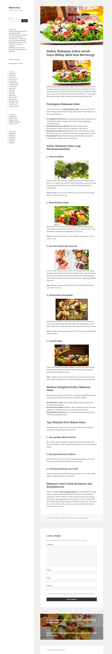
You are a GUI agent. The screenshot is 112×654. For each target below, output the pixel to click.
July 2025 (11, 90)
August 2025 (12, 88)
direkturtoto (12, 137)
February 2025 (13, 97)
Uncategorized (13, 123)
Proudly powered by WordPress (56, 650)
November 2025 (13, 84)
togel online (87, 278)
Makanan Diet (13, 118)
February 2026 (13, 79)
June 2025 (12, 92)
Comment (50, 544)
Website (49, 586)
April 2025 (12, 94)
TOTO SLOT (12, 132)
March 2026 (12, 77)
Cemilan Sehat (13, 116)
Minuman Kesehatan (15, 122)
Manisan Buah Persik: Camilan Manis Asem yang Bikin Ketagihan (18, 44)
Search (11, 18)
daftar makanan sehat (71, 109)
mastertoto (12, 139)
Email (49, 578)
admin (63, 518)
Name (49, 570)
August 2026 (12, 74)
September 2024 (13, 106)
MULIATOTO (12, 133)
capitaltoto (12, 135)
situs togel (58, 499)
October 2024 (13, 104)
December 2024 (13, 101)
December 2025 (13, 83)
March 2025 (12, 95)
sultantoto (12, 143)
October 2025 (13, 86)
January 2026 (13, 81)
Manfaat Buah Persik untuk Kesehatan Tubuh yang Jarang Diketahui (17, 49)
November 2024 (13, 103)
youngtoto (12, 141)
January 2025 (13, 99)
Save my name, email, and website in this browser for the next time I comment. (71, 594)
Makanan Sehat (13, 120)
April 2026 (12, 75)
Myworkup (14, 7)
